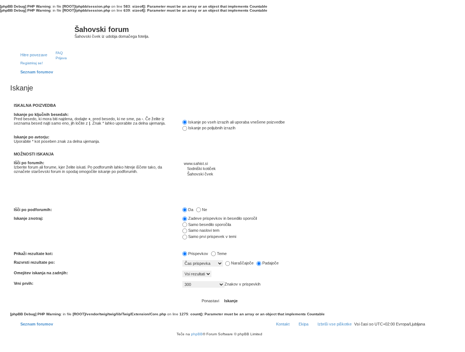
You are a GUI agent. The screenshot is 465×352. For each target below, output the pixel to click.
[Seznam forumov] (43, 31)
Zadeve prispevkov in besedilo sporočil (222, 218)
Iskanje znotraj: (28, 218)
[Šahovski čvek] (303, 174)
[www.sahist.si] (303, 163)
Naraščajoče (242, 263)
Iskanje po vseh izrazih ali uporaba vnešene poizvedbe (236, 122)
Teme (222, 253)
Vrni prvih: (23, 283)
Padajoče (270, 263)
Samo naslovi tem (203, 230)
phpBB (197, 334)
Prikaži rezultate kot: (33, 253)
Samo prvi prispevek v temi (212, 236)
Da (190, 209)
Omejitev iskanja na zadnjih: (41, 273)
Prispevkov (198, 253)
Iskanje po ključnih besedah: (41, 114)
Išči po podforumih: (33, 209)
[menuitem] (56, 52)
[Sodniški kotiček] (303, 168)
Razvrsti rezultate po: (34, 262)
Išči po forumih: (29, 163)
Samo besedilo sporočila (209, 224)
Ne (204, 209)
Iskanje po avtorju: (31, 137)
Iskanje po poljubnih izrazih (211, 128)
